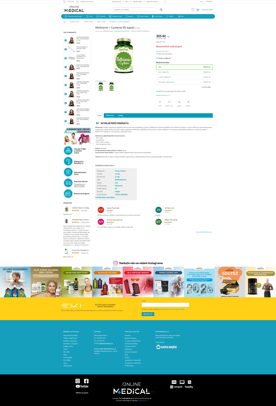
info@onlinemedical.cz (105, 343)
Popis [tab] (99, 115)
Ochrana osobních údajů (132, 341)
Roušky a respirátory (70, 341)
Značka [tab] (120, 115)
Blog (127, 2)
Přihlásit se (148, 314)
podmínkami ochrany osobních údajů (172, 309)
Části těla (66, 352)
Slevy (65, 363)
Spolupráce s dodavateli (133, 360)
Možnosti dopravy (131, 338)
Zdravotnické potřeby (70, 336)
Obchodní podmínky (131, 344)
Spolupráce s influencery (133, 363)
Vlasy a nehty (120, 171)
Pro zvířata (66, 360)
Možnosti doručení (162, 51)
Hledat (158, 10)
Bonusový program (131, 352)
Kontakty (128, 336)
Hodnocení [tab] (110, 115)
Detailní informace (162, 95)
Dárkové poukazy (152, 2)
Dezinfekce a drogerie (70, 344)
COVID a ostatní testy (70, 338)
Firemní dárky (137, 2)
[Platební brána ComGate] (181, 384)
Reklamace (128, 349)
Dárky (65, 355)
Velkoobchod (116, 2)
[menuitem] (73, 16)
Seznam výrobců (130, 346)
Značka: (140, 31)
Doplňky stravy (68, 346)
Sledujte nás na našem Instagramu (141, 263)
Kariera (127, 358)
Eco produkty (67, 358)
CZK (201, 2)
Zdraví (65, 349)
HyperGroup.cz (142, 400)
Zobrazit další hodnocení (204, 232)
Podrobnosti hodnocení (121, 31)
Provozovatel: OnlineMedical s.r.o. (105, 349)
